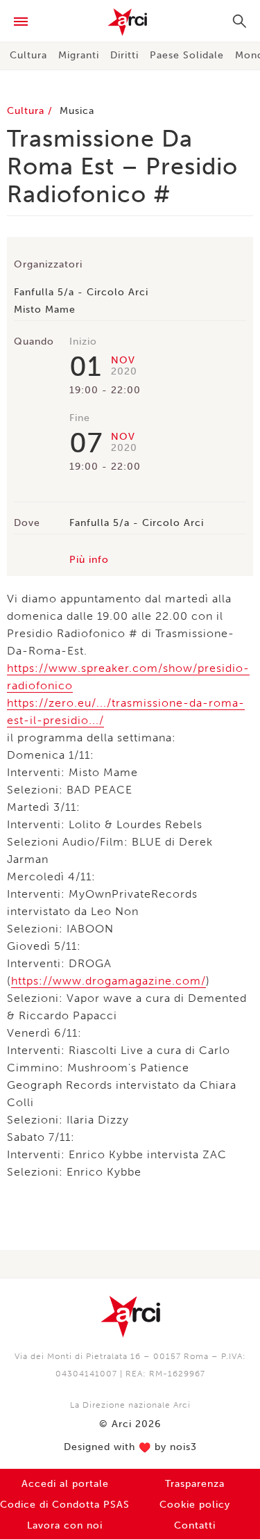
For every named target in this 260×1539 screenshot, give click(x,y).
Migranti (78, 55)
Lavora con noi (65, 1525)
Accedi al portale (65, 1484)
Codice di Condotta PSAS (65, 1505)
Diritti (124, 55)
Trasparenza (195, 1484)
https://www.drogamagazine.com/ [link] (108, 980)
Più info (89, 560)
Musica (77, 111)
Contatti (195, 1525)
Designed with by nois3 (130, 1447)
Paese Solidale (187, 55)
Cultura (28, 55)
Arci (130, 22)
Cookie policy (194, 1505)
